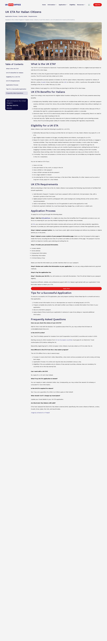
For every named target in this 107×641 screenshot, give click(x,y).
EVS (34, 224)
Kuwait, (43, 82)
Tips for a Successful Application (16, 89)
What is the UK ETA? (12, 68)
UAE (65, 82)
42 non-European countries (64, 340)
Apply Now (97, 4)
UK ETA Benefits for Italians (14, 72)
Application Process (12, 85)
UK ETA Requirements (13, 81)
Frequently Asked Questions (14, 93)
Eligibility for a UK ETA (13, 77)
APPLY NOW (9, 108)
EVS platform (46, 218)
